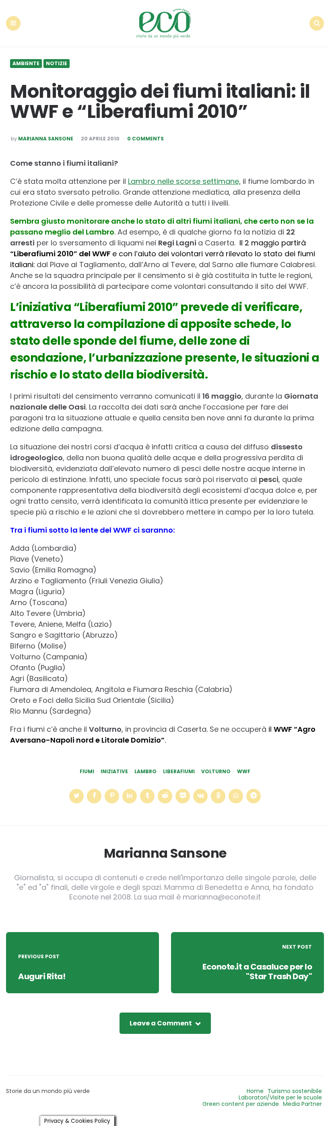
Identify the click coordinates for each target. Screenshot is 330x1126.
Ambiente (25, 63)
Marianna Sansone (45, 139)
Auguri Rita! (41, 976)
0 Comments (145, 139)
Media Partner (302, 1104)
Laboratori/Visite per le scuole (280, 1097)
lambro (145, 771)
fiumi (87, 771)
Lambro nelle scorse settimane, (184, 181)
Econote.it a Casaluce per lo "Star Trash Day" (257, 971)
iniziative (114, 771)
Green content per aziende (240, 1104)
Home (255, 1091)
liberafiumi (179, 771)
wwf (243, 771)
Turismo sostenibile (295, 1091)
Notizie (56, 63)
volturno (216, 771)
